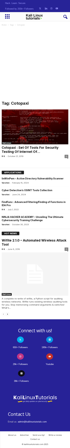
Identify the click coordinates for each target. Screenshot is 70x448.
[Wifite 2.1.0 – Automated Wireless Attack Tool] (35, 273)
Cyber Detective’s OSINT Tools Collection (27, 190)
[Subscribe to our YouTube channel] (57, 8)
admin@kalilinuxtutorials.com (32, 421)
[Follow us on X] (40, 8)
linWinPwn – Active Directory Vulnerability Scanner (33, 178)
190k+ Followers (50, 347)
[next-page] (7, 314)
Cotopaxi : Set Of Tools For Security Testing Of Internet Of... (30, 150)
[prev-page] (3, 314)
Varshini (5, 183)
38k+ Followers (21, 381)
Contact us (35, 439)
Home (4, 25)
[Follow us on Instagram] (51, 8)
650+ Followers (20, 347)
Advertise (24, 435)
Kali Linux (7, 143)
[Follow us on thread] (21, 373)
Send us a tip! (39, 435)
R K (3, 156)
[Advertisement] (35, 63)
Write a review (55, 435)
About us (12, 435)
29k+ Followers (20, 364)
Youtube (50, 364)
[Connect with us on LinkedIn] (46, 8)
